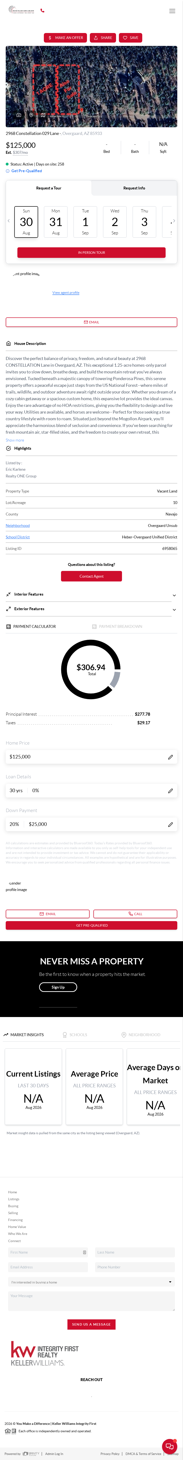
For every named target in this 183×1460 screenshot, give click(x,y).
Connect (14, 1241)
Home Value (17, 1227)
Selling (13, 1213)
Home (12, 1192)
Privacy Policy (110, 1454)
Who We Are (17, 1234)
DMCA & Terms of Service (143, 1454)
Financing (15, 1220)
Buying (13, 1206)
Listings (13, 1199)
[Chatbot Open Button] (169, 1446)
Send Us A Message (91, 1324)
